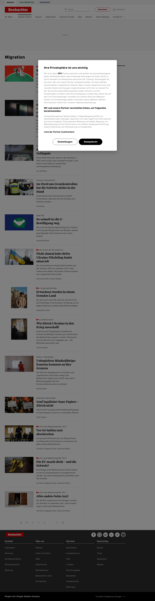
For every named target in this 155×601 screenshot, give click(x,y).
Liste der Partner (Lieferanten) (59, 132)
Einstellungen (65, 141)
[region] (77, 105)
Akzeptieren (90, 141)
